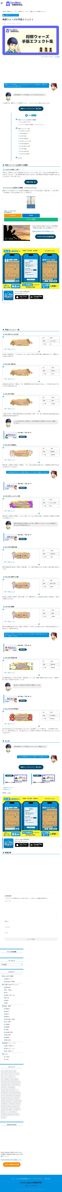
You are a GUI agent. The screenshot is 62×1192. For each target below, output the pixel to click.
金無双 (11, 1114)
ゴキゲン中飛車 (15, 1073)
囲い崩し (7, 997)
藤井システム (6, 1111)
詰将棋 (4, 1114)
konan (9, 792)
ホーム (13, 1178)
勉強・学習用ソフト (10, 1045)
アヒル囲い (5, 1073)
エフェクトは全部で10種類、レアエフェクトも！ (31, 124)
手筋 (6, 992)
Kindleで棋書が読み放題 (12, 1164)
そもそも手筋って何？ (25, 122)
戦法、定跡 (7, 1006)
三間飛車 (7, 1024)
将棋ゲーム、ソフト (10, 1043)
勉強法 (6, 1000)
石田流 (4, 1106)
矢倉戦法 (7, 1008)
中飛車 (6, 1029)
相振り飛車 (8, 1034)
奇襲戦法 (7, 1037)
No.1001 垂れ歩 (23, 133)
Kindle (31, 215)
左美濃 (13, 1092)
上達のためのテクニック (11, 984)
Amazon (12, 215)
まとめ (20, 158)
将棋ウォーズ (11, 349)
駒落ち (17, 1114)
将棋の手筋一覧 (31, 182)
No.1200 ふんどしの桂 (25, 141)
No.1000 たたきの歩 (24, 131)
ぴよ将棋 (13, 1071)
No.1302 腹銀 (22, 148)
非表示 (34, 115)
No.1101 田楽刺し (24, 138)
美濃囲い (10, 1109)
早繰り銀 (11, 1098)
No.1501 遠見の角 (24, 151)
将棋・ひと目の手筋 (10, 211)
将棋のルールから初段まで (31, 1185)
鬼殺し (4, 1117)
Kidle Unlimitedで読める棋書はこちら (43, 231)
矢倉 (19, 1103)
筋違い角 (17, 1106)
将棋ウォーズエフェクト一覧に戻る (31, 108)
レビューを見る (31, 219)
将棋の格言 (8, 987)
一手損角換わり (6, 1079)
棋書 (6, 1003)
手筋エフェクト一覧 (23, 128)
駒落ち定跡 (8, 1040)
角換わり (7, 1011)
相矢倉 (13, 1103)
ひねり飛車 (5, 1071)
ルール (13, 1076)
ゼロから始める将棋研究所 (31, 1183)
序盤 (19, 1092)
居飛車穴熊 (5, 1092)
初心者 (18, 1082)
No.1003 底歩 (22, 136)
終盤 (4, 1109)
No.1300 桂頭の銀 (24, 143)
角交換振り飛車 (9, 1032)
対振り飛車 (5, 1090)
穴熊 (10, 1106)
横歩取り (7, 1016)
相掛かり (7, 1014)
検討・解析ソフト (9, 1051)
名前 (7, 921)
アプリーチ (25, 293)
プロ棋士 (7, 1056)
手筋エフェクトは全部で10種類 (27, 119)
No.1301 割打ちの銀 (24, 146)
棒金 (18, 1098)
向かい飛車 (8, 1021)
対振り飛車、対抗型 (10, 1019)
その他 (6, 1059)
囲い (19, 1084)
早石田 (4, 1098)
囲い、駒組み (8, 990)
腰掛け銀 (18, 1109)
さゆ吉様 (57, 56)
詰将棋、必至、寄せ (10, 995)
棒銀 (4, 1101)
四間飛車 (7, 1027)
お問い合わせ (48, 1178)
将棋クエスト (14, 1090)
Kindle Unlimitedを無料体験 (45, 236)
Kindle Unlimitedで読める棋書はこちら (11, 1159)
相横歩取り (5, 1103)
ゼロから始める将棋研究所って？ (23, 1178)
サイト (6, 932)
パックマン (5, 1076)
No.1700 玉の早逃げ (24, 153)
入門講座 (11, 1082)
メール (7, 927)
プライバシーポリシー (38, 1178)
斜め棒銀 (18, 1095)
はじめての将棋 (8, 976)
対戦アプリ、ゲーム (8, 787)
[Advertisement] (31, 70)
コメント (8, 901)
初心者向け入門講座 (10, 981)
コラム (6, 1054)
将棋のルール (8, 979)
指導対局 (10, 1095)
